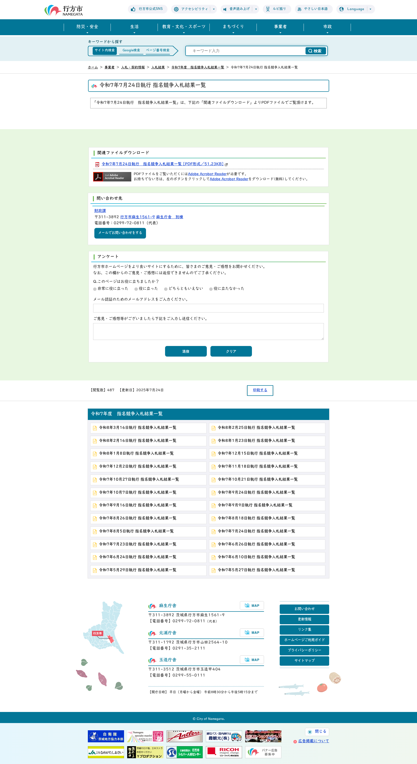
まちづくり (233, 27)
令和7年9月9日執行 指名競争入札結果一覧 (255, 505)
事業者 (280, 27)
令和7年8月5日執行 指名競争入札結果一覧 (136, 531)
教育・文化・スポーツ (184, 27)
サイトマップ (304, 661)
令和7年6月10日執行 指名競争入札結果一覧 (256, 557)
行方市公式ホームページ (63, 10)
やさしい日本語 (316, 9)
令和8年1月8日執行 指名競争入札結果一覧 (136, 454)
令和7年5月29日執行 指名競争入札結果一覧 (137, 570)
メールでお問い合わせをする (120, 233)
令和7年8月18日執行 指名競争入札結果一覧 (256, 518)
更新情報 (304, 619)
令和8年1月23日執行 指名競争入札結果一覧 (256, 441)
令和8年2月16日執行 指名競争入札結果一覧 (137, 441)
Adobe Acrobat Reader (207, 174)
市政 (327, 27)
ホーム (93, 67)
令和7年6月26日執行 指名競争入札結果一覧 (256, 544)
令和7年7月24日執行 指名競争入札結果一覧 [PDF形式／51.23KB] (163, 164)
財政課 (100, 211)
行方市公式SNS (151, 9)
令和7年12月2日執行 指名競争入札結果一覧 (137, 467)
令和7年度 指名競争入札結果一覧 (197, 67)
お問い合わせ (304, 609)
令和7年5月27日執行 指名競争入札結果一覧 (256, 570)
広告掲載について (313, 741)
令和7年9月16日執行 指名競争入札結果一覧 (137, 505)
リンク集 (304, 630)
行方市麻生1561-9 (137, 217)
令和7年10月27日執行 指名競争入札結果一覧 (139, 480)
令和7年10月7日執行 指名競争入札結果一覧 (137, 493)
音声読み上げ (239, 9)
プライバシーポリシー (304, 650)
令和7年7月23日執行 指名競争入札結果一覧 (137, 544)
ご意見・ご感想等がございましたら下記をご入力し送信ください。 (151, 319)
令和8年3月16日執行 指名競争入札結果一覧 (137, 428)
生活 (134, 27)
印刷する (260, 390)
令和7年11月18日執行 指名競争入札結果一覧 (258, 467)
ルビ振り (279, 9)
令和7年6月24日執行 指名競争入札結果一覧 (137, 557)
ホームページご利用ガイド (304, 640)
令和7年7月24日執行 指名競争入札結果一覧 (256, 531)
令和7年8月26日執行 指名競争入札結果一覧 (137, 518)
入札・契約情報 (133, 67)
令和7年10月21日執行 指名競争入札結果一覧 (258, 480)
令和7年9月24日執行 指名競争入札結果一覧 (256, 493)
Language (355, 9)
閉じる (321, 732)
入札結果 (158, 67)
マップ (252, 605)
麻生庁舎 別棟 (169, 217)
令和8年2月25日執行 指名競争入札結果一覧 (256, 428)
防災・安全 (87, 27)
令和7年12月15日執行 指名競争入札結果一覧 (258, 454)
